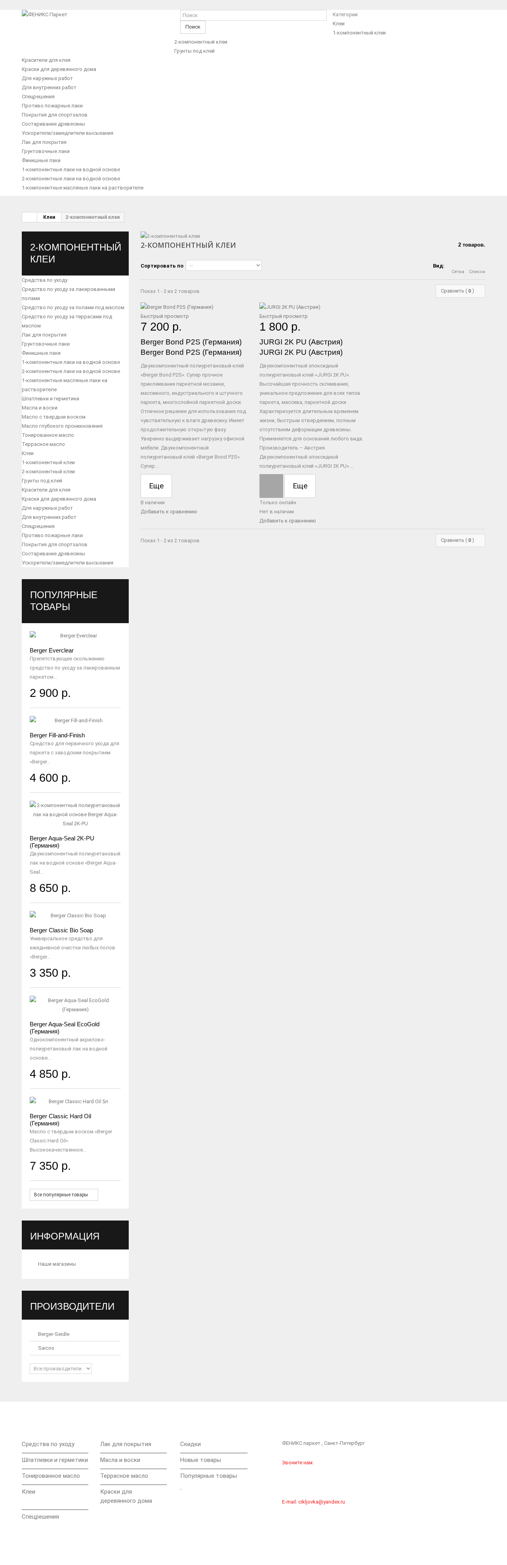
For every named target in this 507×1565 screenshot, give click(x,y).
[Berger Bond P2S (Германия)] (194, 307)
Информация (64, 1236)
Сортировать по (162, 266)
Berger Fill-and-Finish (57, 735)
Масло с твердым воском (54, 417)
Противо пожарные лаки (52, 106)
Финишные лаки (41, 160)
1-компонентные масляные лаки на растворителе (82, 188)
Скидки (190, 1444)
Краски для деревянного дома (59, 69)
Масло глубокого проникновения (62, 426)
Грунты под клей (194, 51)
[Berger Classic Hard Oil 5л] (75, 1101)
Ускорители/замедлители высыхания (67, 133)
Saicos (45, 1348)
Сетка (458, 271)
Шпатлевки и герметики (50, 399)
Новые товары (200, 1460)
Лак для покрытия (44, 142)
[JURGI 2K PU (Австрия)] (312, 307)
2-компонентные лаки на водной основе (71, 179)
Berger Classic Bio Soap (61, 930)
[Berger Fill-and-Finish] (75, 720)
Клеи (339, 24)
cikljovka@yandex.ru (321, 1502)
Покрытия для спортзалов (55, 115)
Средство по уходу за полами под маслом (73, 307)
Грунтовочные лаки (46, 151)
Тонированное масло (48, 435)
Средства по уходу (44, 280)
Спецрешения (38, 96)
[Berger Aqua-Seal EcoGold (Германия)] (75, 1005)
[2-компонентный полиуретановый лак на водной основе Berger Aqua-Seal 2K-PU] (75, 814)
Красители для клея (46, 60)
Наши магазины (56, 1264)
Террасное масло (43, 444)
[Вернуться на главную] (29, 217)
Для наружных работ (47, 78)
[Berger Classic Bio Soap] (75, 915)
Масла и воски (39, 408)
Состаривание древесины (53, 124)
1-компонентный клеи (359, 33)
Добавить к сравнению (169, 512)
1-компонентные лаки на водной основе (71, 169)
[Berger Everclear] (75, 635)
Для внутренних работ (49, 87)
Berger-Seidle (53, 1334)
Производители (72, 1306)
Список (477, 271)
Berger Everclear (52, 650)
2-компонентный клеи (200, 42)
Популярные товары (208, 1475)
